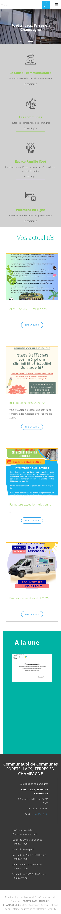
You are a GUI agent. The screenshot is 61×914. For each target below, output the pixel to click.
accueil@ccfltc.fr (40, 814)
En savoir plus (30, 83)
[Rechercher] (46, 4)
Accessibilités (31, 897)
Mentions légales (14, 897)
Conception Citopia (38, 904)
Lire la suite (32, 325)
